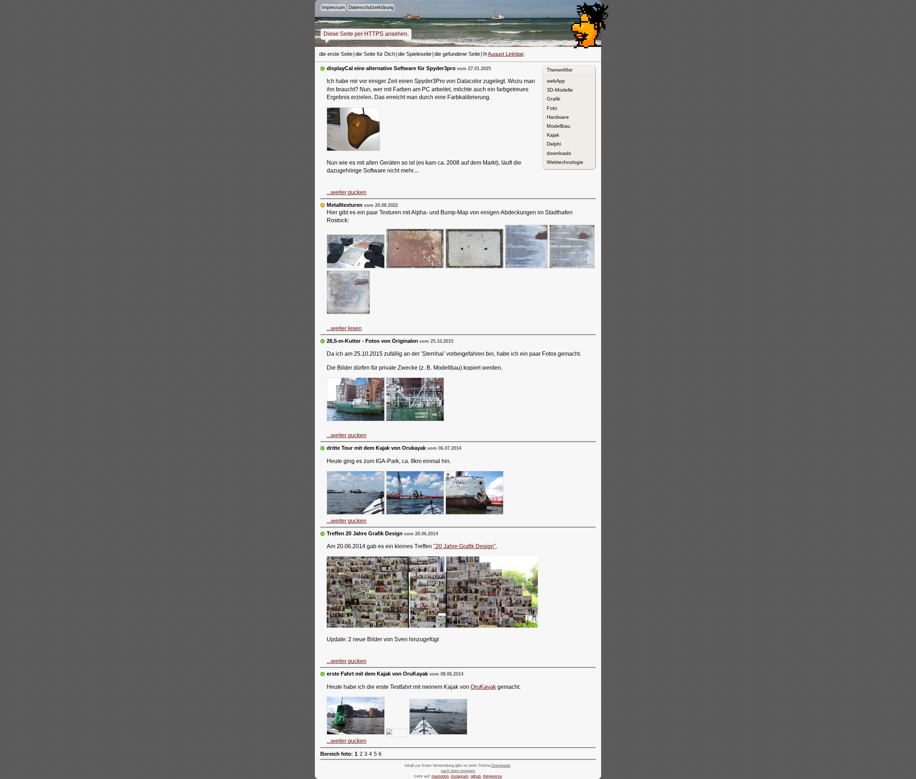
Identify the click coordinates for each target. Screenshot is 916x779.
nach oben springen (458, 771)
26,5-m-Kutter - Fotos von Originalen (372, 341)
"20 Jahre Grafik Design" (464, 546)
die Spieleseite (415, 54)
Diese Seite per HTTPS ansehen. (366, 34)
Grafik (553, 99)
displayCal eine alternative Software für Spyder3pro (391, 68)
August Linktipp (505, 54)
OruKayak (483, 687)
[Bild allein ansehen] (353, 130)
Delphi (554, 144)
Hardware (558, 117)
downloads (559, 153)
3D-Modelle (560, 90)
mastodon (440, 776)
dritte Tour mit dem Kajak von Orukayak (376, 448)
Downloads (501, 765)
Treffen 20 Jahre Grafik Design (365, 533)
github (476, 776)
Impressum (333, 7)
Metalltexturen (344, 205)
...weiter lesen (344, 328)
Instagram (459, 776)
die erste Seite (335, 54)
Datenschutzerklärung (371, 7)
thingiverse (492, 776)
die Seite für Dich (375, 54)
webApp (556, 81)
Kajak (553, 135)
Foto (552, 108)
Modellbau (558, 126)
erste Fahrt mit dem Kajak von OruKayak (377, 674)
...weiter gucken (346, 192)
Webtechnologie (565, 162)
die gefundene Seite (457, 54)
